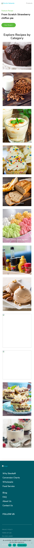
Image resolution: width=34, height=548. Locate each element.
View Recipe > (8, 25)
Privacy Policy (7, 529)
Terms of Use (7, 533)
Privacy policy (22, 545)
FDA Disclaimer (7, 536)
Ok (10, 545)
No (14, 545)
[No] (32, 543)
